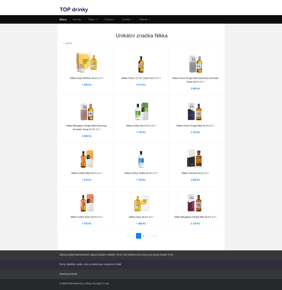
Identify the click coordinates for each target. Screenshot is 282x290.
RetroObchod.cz (76, 283)
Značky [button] (126, 19)
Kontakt (97, 283)
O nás (106, 283)
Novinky (77, 19)
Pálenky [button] (143, 19)
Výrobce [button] (109, 19)
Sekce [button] (91, 19)
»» (154, 235)
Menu (63, 19)
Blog (88, 283)
